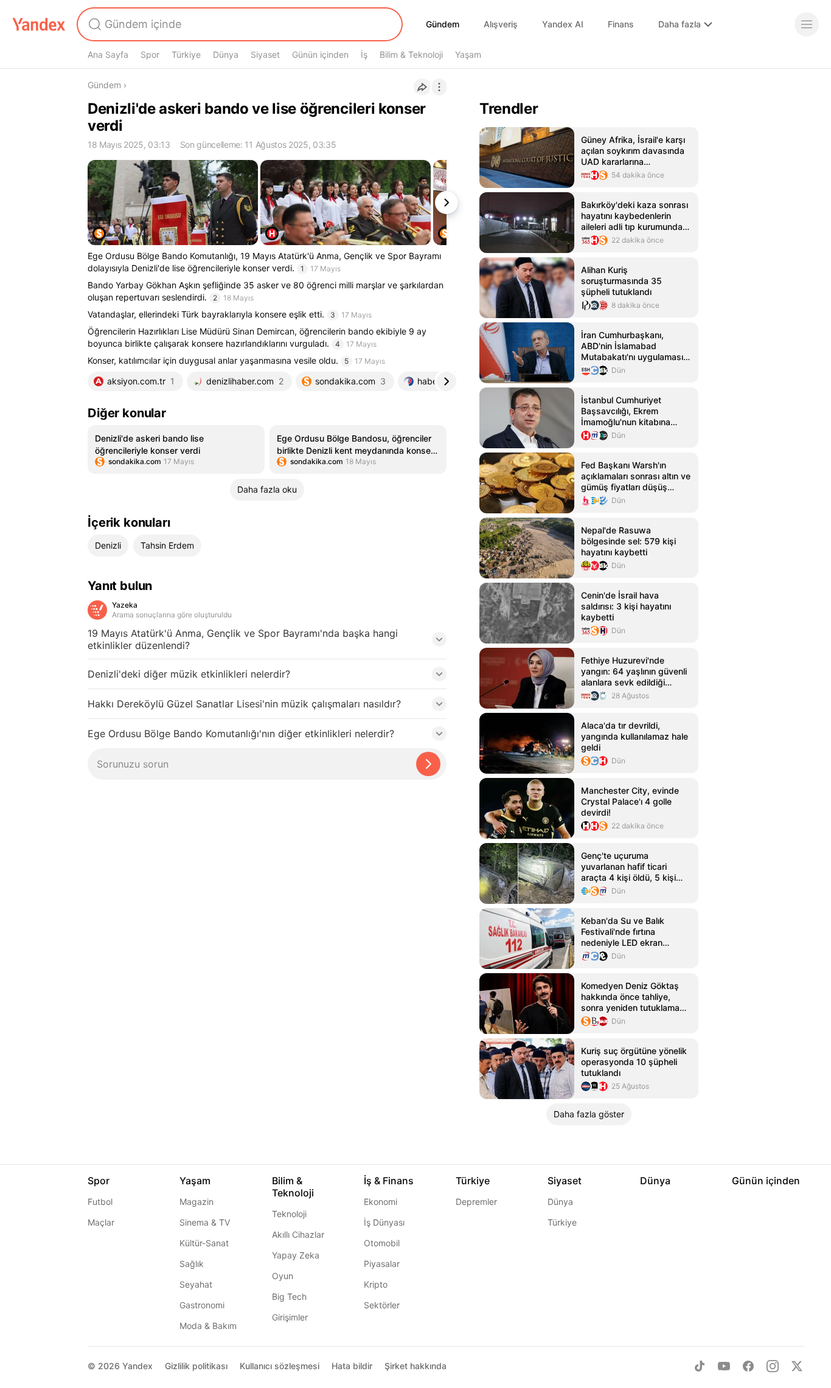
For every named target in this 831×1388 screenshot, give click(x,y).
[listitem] (176, 449)
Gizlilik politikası (196, 1366)
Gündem (442, 24)
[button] (267, 643)
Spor (150, 54)
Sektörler (382, 1305)
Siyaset (265, 54)
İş (364, 54)
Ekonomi (380, 1201)
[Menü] (806, 24)
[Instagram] (772, 1366)
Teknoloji (289, 1214)
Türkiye (186, 54)
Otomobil (382, 1243)
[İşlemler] (439, 86)
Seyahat (195, 1284)
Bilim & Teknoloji (411, 54)
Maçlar (101, 1222)
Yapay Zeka (295, 1255)
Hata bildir (352, 1366)
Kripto (376, 1284)
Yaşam (468, 54)
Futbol (100, 1201)
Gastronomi (201, 1305)
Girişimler (290, 1317)
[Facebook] (748, 1366)
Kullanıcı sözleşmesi (279, 1366)
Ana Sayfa (108, 54)
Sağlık (191, 1263)
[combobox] (238, 24)
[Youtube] (724, 1366)
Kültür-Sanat (204, 1243)
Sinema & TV (204, 1222)
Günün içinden (320, 54)
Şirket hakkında (415, 1366)
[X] (797, 1366)
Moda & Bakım (208, 1325)
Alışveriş (501, 24)
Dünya (225, 54)
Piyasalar (382, 1263)
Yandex (137, 1366)
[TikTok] (699, 1366)
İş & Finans (389, 1181)
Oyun (282, 1276)
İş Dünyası (384, 1222)
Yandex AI (562, 24)
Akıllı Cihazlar (298, 1234)
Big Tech (289, 1296)
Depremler (476, 1201)
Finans (621, 24)
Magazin (196, 1201)
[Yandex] (39, 24)
